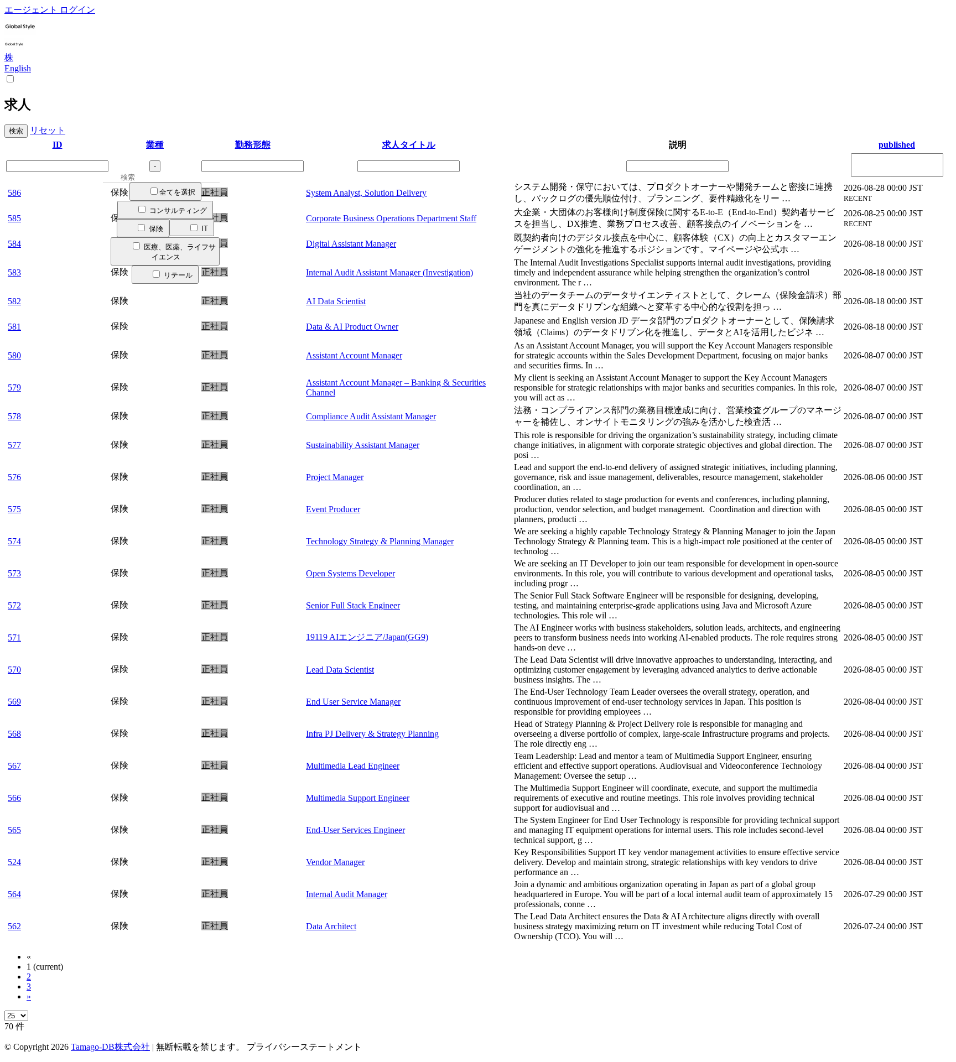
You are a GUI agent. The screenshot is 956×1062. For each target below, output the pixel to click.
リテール (177, 275)
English (17, 68)
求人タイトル (408, 144)
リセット (47, 130)
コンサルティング (177, 210)
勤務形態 (253, 144)
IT (203, 229)
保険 (155, 229)
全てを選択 (177, 192)
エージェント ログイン (49, 9)
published (897, 144)
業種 (155, 144)
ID (58, 144)
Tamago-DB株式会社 (110, 1046)
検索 (16, 131)
